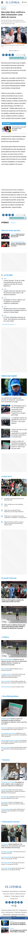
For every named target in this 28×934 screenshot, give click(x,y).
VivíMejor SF (7, 896)
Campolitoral (5, 891)
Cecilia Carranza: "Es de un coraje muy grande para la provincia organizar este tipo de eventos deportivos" (14, 282)
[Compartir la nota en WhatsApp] (9, 55)
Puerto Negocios (15, 896)
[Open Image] (3, 29)
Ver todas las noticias (8, 324)
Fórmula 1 (13, 222)
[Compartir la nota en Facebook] (3, 55)
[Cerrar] (24, 58)
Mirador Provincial (20, 894)
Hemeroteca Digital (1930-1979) (9, 910)
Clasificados (22, 891)
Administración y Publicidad (13, 912)
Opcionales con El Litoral (18, 914)
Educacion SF (14, 898)
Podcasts (12, 894)
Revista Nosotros (14, 891)
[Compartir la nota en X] (6, 55)
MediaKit (14, 916)
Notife (22, 896)
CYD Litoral (6, 894)
